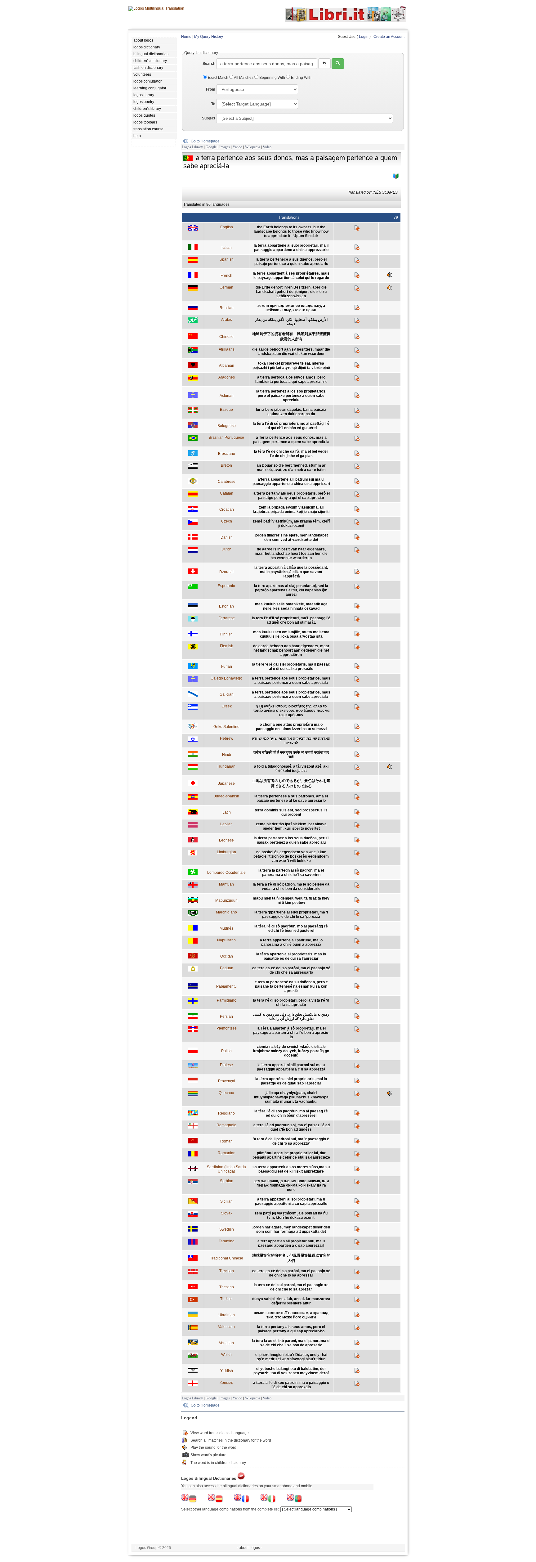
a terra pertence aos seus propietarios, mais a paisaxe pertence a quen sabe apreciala (291, 694)
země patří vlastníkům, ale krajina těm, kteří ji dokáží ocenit (291, 523)
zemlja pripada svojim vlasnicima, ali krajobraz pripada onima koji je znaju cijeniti (291, 509)
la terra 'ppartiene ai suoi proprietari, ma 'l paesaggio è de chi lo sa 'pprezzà (291, 914)
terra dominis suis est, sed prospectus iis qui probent (291, 812)
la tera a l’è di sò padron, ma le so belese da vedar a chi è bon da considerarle (291, 886)
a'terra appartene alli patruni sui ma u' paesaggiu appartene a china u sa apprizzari (291, 481)
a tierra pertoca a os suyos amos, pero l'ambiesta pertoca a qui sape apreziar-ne (291, 379)
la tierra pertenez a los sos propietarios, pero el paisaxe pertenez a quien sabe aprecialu (291, 395)
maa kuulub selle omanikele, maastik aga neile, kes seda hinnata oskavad (291, 606)
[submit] (338, 63)
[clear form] (324, 63)
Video (267, 147)
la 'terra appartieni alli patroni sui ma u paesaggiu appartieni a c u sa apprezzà (291, 1067)
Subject (208, 118)
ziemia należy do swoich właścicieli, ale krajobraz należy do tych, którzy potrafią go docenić (291, 1050)
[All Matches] (396, 176)
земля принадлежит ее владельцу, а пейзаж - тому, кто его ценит (291, 307)
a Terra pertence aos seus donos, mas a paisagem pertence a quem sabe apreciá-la (291, 439)
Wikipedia (252, 147)
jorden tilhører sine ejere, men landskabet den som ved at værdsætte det (291, 537)
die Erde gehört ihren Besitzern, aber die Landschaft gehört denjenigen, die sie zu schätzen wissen (291, 291)
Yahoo (237, 147)
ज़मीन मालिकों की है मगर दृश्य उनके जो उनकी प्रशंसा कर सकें (291, 754)
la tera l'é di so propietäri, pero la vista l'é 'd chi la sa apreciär (291, 1002)
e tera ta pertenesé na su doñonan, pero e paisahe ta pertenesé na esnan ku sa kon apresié (291, 986)
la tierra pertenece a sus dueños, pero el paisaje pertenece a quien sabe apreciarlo (291, 261)
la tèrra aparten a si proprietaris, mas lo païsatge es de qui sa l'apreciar (291, 956)
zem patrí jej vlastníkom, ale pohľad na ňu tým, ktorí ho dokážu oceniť (291, 1215)
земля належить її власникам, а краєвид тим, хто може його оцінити (291, 1315)
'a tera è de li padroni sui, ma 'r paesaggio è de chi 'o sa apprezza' (291, 1141)
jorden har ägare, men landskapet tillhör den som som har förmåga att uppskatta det (291, 1229)
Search (209, 63)
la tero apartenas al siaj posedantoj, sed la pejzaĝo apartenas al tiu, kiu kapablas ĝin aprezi (291, 590)
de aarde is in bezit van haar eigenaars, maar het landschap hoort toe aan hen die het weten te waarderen (291, 553)
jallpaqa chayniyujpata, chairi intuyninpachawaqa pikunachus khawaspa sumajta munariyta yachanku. (291, 1097)
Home (186, 36)
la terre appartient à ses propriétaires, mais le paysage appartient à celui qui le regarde (291, 275)
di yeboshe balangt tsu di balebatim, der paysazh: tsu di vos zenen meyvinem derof (291, 1371)
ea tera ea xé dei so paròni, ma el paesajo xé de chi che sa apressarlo (291, 970)
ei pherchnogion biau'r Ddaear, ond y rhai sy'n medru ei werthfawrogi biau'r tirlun (291, 1357)
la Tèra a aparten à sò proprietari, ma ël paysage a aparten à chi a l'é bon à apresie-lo (291, 1032)
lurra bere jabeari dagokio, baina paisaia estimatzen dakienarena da (291, 411)
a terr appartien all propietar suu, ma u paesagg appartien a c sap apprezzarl (291, 1243)
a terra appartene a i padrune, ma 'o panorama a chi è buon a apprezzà (291, 942)
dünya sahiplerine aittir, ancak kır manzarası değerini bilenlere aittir (291, 1301)
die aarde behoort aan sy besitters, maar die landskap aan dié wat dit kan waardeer (291, 351)
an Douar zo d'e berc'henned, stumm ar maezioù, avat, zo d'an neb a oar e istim (291, 467)
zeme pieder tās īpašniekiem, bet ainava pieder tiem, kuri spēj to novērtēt (291, 826)
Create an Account (388, 36)
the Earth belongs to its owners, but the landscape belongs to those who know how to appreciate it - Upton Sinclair (291, 231)
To (213, 104)
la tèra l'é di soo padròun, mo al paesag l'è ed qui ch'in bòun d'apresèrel (291, 1113)
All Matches (243, 77)
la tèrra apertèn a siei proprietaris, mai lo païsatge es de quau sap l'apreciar (291, 1081)
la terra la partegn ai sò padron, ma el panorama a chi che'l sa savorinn (291, 872)
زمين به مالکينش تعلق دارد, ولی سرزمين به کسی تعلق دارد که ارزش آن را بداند (291, 1016)
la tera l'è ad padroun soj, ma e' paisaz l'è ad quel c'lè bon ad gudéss (291, 1127)
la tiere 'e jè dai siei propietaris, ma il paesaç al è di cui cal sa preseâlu (291, 666)
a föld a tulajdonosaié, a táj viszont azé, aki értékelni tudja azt (291, 768)
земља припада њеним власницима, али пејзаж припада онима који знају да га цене (291, 1185)
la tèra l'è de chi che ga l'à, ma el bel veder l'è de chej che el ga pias (291, 453)
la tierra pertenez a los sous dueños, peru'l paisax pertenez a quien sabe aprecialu (291, 840)
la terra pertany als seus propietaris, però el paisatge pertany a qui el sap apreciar (291, 495)
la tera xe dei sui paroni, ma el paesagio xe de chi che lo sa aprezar (291, 1287)
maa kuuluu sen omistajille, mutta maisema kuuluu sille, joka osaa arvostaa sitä (291, 634)
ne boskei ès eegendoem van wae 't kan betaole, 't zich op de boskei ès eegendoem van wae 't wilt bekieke (291, 856)
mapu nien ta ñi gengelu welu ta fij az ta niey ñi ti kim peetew (291, 900)
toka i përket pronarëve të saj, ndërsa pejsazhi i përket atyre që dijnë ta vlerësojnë (291, 365)
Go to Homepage (205, 141)
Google (211, 147)
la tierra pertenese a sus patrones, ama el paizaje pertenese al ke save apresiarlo (291, 798)
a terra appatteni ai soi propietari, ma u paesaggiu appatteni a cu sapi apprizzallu (291, 1201)
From (210, 89)
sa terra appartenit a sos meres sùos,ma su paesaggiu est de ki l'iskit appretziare (291, 1169)
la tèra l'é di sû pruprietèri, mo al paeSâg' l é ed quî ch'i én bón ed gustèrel (291, 425)
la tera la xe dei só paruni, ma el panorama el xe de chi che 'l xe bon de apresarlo (291, 1343)
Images (224, 147)
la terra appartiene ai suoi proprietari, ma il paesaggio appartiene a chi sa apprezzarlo (291, 247)
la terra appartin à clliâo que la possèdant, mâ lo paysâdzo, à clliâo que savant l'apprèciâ (291, 571)
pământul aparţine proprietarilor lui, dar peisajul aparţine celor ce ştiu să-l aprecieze (291, 1155)
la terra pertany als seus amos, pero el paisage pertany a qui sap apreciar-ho (291, 1329)
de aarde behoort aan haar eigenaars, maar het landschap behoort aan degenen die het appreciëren (291, 650)
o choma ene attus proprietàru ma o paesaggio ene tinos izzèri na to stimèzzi (291, 726)
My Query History (208, 36)
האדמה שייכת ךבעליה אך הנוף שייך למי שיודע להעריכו (291, 740)
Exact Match (218, 77)
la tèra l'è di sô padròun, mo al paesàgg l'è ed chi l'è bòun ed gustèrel (291, 928)
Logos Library (192, 147)
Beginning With (272, 77)
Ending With (300, 77)
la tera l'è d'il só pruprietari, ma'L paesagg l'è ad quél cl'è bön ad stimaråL (291, 620)
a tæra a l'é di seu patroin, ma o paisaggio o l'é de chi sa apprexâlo (291, 1384)
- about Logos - (249, 1548)
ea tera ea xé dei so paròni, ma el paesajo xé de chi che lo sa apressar (291, 1273)
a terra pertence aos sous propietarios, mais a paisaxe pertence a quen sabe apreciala (291, 680)
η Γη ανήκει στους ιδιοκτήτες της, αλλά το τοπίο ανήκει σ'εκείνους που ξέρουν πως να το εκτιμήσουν (291, 710)
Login (363, 36)
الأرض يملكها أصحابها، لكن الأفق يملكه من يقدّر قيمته (291, 321)
